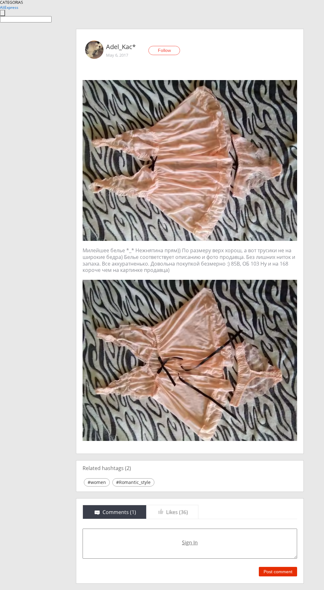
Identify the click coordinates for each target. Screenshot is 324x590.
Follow (164, 50)
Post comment (278, 571)
